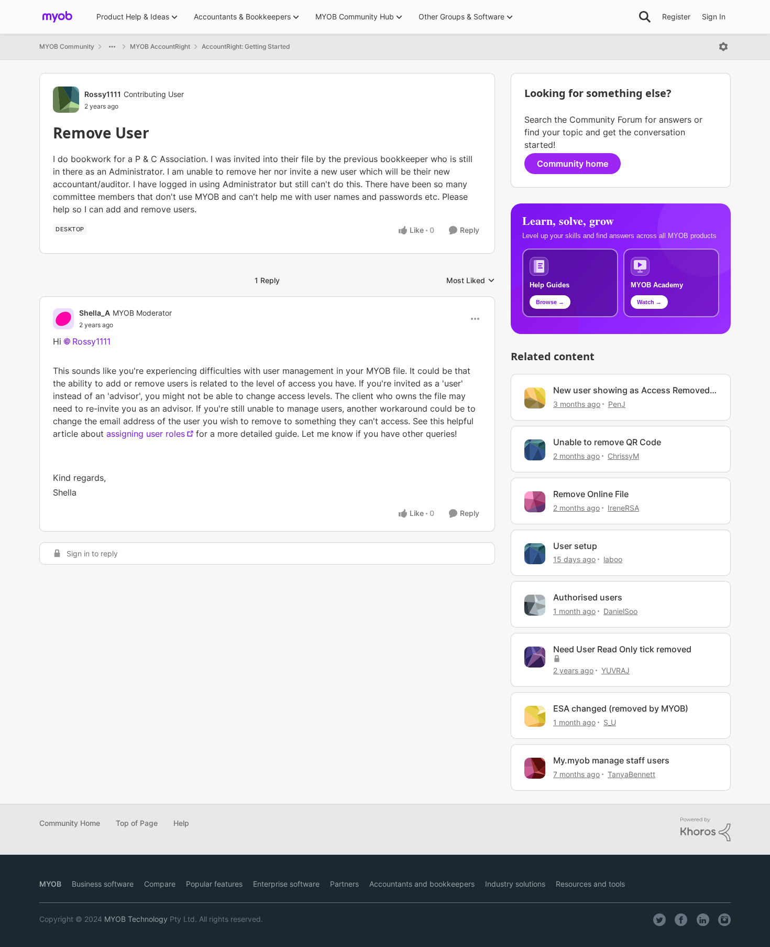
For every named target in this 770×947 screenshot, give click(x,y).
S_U (609, 722)
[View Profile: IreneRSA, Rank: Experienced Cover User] (534, 501)
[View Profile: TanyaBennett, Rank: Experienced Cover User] (534, 768)
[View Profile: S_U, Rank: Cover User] (534, 716)
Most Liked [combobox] (470, 281)
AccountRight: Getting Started (246, 46)
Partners (344, 883)
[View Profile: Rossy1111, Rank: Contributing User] (66, 100)
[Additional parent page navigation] (112, 46)
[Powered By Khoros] (705, 829)
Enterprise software (286, 883)
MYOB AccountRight (160, 46)
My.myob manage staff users (611, 760)
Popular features (214, 883)
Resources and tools (590, 883)
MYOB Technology (136, 918)
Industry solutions (515, 883)
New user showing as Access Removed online (631, 390)
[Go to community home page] (57, 17)
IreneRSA (623, 507)
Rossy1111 (102, 94)
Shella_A (94, 312)
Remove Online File (591, 494)
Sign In (713, 16)
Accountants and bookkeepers (422, 883)
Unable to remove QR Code (607, 442)
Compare (159, 883)
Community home (572, 163)
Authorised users (587, 597)
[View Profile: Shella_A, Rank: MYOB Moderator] (63, 318)
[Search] (645, 16)
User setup (575, 546)
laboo (612, 559)
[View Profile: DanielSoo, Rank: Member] (534, 605)
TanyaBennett (631, 774)
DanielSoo (620, 611)
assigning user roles (145, 433)
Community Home (69, 823)
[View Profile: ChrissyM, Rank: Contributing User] (534, 449)
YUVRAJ (615, 670)
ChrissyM (623, 455)
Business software (103, 883)
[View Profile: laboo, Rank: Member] (534, 553)
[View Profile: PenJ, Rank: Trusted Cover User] (534, 398)
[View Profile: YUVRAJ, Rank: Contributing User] (534, 657)
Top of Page (137, 823)
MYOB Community (66, 46)
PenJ (616, 404)
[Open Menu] (723, 46)
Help (181, 823)
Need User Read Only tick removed (622, 649)
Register (676, 16)
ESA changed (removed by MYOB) (620, 708)
